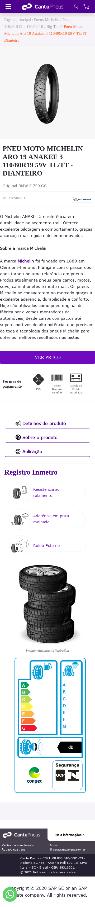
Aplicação (31, 451)
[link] (43, 6)
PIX (38, 388)
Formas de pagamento (12, 384)
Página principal (17, 19)
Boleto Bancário (57, 389)
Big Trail (53, 26)
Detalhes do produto (43, 423)
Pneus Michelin (46, 19)
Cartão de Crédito (76, 389)
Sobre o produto (39, 437)
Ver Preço (48, 357)
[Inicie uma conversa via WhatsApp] (10, 894)
